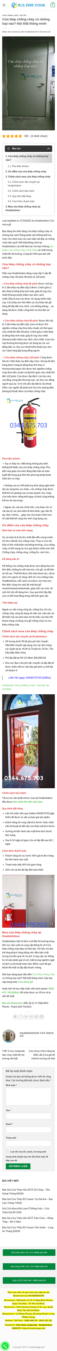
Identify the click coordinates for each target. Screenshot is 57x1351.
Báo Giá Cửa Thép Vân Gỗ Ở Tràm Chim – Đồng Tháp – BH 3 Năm (27, 1220)
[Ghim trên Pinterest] (36, 1017)
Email (9, 1124)
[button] (4, 5)
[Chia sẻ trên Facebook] (20, 1017)
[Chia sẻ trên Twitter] (25, 1017)
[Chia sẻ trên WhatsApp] (15, 1017)
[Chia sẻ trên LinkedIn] (41, 1017)
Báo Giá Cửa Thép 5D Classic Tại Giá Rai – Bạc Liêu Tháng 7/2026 (27, 1201)
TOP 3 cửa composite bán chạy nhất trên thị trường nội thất (13, 1055)
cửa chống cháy (10, 15)
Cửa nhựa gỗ (25, 982)
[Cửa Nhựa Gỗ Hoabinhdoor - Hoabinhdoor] (28, 5)
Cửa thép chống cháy (43, 974)
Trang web (11, 1138)
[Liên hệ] (5, 1346)
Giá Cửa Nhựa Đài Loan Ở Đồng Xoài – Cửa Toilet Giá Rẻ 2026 (25, 1210)
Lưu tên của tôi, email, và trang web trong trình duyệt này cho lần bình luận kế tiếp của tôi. (27, 1156)
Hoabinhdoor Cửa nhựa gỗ (38, 32)
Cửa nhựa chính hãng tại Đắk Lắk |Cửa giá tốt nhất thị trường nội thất (42, 1055)
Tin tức (23, 15)
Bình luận (11, 1085)
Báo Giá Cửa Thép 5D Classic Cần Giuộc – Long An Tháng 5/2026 (27, 1229)
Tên (8, 1110)
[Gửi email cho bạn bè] (31, 1017)
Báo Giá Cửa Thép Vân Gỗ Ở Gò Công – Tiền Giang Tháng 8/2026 (26, 1192)
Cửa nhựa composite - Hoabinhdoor (34, 1325)
